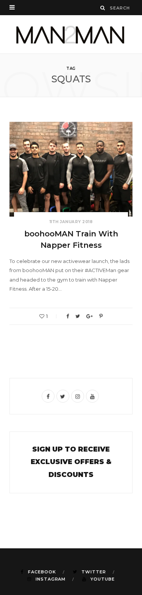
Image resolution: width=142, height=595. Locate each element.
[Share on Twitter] (77, 316)
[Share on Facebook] (67, 316)
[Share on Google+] (89, 316)
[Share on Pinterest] (101, 316)
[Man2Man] (71, 34)
